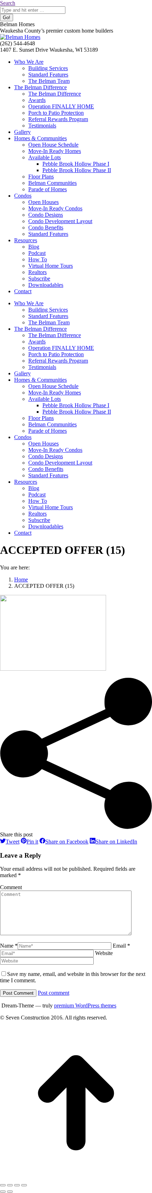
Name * (9, 946)
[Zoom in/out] (24, 1185)
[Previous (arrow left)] (3, 1192)
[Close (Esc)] (3, 1185)
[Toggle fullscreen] (17, 1185)
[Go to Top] (76, 1177)
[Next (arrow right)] (10, 1192)
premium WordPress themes (85, 1005)
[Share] (10, 1185)
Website (104, 953)
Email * (121, 946)
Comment (11, 887)
